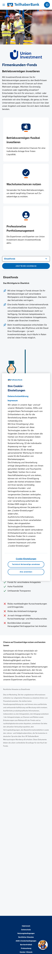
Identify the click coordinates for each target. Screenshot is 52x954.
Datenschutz (26, 930)
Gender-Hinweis (26, 952)
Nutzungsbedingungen (26, 933)
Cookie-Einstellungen (26, 559)
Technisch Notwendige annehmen (26, 564)
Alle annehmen (26, 572)
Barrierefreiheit (26, 945)
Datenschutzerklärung (18, 396)
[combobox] (26, 258)
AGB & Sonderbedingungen (26, 941)
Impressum (26, 926)
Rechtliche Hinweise (26, 937)
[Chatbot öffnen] (43, 945)
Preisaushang (26, 948)
